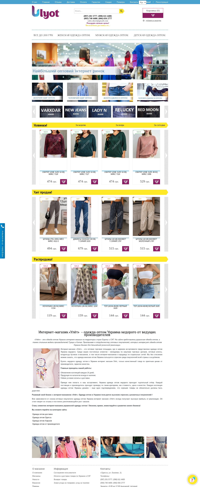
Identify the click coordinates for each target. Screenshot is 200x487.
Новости (35, 479)
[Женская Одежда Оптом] (47, 101)
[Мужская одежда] (42, 447)
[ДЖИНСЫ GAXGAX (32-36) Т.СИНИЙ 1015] (84, 217)
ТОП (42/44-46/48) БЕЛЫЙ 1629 (146, 306)
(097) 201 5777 (90, 16)
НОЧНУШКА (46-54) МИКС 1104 (84, 306)
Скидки (108, 2)
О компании (37, 473)
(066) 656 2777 (105, 18)
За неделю (81, 125)
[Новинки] (76, 447)
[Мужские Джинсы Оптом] (152, 101)
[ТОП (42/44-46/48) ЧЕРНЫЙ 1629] (115, 284)
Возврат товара (60, 479)
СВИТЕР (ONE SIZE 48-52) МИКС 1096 (146, 173)
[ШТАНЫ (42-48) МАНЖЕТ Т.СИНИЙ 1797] (115, 217)
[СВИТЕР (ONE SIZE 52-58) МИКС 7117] (84, 150)
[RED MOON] (148, 111)
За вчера (120, 125)
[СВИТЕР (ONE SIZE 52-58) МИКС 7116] (115, 150)
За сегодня (159, 125)
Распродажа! (43, 259)
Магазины (36, 476)
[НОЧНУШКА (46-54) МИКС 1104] (84, 284)
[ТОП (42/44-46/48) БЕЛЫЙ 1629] (146, 284)
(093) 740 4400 (90, 18)
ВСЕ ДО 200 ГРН (43, 35)
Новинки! (40, 125)
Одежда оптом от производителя (46, 424)
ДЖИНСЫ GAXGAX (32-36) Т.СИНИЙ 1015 (84, 240)
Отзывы (58, 2)
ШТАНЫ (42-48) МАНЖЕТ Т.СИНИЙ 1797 (115, 240)
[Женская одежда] (122, 447)
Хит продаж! (43, 192)
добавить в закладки (153, 20)
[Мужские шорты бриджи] (156, 447)
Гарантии (96, 2)
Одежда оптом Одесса (41, 417)
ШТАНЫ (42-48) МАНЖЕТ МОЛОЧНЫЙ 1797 (146, 240)
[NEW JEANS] (75, 111)
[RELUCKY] (124, 111)
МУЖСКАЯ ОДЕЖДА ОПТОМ (112, 35)
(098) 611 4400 (104, 16)
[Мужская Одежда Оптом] (82, 101)
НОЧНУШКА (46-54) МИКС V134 (53, 307)
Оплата (83, 2)
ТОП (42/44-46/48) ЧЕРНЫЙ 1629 (115, 307)
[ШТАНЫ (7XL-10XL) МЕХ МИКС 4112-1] (53, 217)
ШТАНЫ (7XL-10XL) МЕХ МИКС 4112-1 (53, 240)
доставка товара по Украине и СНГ (76, 476)
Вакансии (36, 483)
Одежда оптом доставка (42, 414)
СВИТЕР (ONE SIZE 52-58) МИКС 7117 (84, 173)
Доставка (71, 2)
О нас (34, 2)
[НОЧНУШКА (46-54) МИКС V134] (53, 284)
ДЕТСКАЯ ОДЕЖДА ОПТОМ (149, 35)
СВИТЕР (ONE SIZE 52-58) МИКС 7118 (53, 173)
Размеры (121, 2)
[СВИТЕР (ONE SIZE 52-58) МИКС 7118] (53, 150)
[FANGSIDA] (51, 111)
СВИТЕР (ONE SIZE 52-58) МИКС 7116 (115, 173)
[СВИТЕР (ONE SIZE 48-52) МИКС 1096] (146, 150)
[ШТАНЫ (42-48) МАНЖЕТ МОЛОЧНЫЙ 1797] (146, 217)
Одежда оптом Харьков (42, 421)
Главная (46, 2)
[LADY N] (99, 111)
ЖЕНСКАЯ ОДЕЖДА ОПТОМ (73, 35)
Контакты (134, 2)
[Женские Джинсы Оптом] (117, 101)
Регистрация (162, 2)
